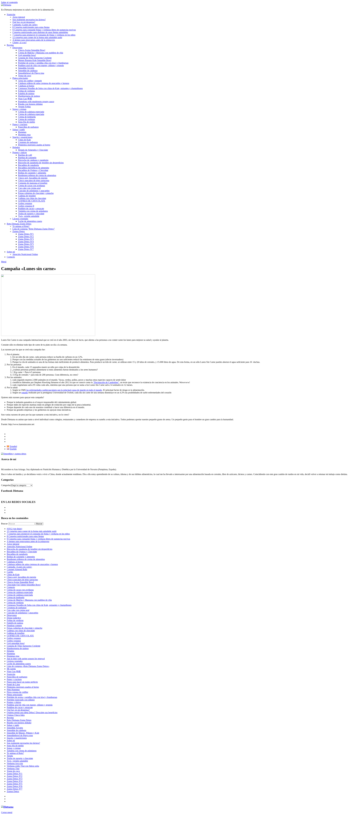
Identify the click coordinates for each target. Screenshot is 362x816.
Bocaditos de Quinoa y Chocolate (33, 170)
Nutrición (11, 14)
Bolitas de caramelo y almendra (32, 173)
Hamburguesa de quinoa (29, 96)
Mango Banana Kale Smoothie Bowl (34, 60)
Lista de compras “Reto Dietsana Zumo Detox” (33, 229)
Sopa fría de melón (26, 122)
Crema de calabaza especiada (31, 112)
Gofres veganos (25, 203)
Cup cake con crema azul (29, 188)
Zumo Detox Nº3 (26, 239)
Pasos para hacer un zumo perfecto (22, 682)
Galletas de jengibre (27, 196)
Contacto (11, 257)
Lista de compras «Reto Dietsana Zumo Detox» (28, 666)
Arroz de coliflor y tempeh (30, 81)
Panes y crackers (19, 124)
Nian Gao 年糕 (25, 98)
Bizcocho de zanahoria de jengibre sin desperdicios (41, 162)
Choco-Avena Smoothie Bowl (31, 50)
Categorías (6, 485)
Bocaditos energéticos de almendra (33, 168)
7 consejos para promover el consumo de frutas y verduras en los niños (43, 35)
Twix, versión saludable (28, 216)
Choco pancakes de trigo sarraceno (33, 180)
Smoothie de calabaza (27, 70)
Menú (3, 261)
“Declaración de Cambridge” (106, 382)
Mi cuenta (11, 669)
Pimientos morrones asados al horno (34, 145)
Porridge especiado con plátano (21, 700)
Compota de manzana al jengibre (32, 183)
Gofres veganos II (26, 206)
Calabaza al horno (26, 86)
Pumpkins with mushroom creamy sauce (36, 101)
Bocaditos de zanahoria (28, 165)
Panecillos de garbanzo (28, 127)
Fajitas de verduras (26, 91)
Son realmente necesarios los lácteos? (29, 19)
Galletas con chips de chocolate (32, 198)
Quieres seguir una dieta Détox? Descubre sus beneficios (32, 712)
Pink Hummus (13, 689)
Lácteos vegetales (20, 218)
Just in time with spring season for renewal (26, 658)
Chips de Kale (24, 140)
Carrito (10, 572)
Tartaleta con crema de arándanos (33, 211)
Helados (16, 147)
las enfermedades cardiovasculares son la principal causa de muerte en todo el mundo (64, 390)
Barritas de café (25, 155)
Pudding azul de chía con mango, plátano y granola (41, 65)
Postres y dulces (19, 152)
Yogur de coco (24, 75)
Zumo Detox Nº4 (26, 241)
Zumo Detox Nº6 (26, 246)
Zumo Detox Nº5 (26, 244)
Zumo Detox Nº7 (26, 249)
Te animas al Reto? (20, 226)
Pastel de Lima (13, 684)
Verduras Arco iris (15, 763)
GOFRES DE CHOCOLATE (31, 201)
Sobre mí (11, 252)
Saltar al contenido (9, 2)
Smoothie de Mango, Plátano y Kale (23, 733)
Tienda (10, 756)
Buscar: (4, 523)
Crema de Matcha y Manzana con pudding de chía (40, 53)
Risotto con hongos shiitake (30, 104)
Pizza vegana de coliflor (17, 692)
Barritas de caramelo (27, 157)
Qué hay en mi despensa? (23, 22)
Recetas (10, 45)
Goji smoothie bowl (27, 55)
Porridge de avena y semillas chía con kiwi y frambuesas (43, 63)
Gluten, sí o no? (19, 42)
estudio (24, 392)
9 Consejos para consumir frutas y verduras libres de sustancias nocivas (44, 30)
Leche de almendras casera (30, 221)
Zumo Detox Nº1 (26, 234)
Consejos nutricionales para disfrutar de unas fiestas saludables (40, 32)
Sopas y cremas (19, 109)
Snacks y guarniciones (22, 137)
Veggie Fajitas (24, 106)
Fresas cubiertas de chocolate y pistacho (36, 193)
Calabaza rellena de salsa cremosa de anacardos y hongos (43, 83)
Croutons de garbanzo (28, 142)
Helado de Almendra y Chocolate (33, 150)
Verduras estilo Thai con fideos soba (23, 766)
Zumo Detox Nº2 (26, 236)
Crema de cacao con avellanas (31, 185)
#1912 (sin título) (14, 528)
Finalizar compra (14, 625)
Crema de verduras (26, 119)
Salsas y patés (18, 129)
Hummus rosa (24, 134)
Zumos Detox (18, 231)
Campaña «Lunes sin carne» (25, 24)
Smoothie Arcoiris (26, 68)
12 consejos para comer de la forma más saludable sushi (37, 37)
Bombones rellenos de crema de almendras (37, 175)
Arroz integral (18, 17)
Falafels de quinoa (26, 93)
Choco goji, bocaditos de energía (32, 178)
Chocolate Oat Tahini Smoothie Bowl (23, 585)
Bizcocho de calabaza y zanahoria (33, 160)
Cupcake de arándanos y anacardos (33, 190)
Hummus (22, 132)
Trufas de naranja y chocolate (31, 213)
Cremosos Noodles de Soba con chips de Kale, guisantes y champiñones (50, 88)
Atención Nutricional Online (25, 254)
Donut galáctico (14, 618)
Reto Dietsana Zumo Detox (19, 224)
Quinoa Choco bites (16, 715)
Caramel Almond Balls (17, 569)
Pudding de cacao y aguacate (31, 208)
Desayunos (17, 47)
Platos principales (20, 78)
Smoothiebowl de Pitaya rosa (31, 73)
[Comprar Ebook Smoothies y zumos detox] (13, 454)
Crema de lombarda (27, 117)
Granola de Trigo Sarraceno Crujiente (35, 58)
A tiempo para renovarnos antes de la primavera (33, 40)
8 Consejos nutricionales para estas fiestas (30, 27)
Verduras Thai (13, 768)
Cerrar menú (6, 812)
